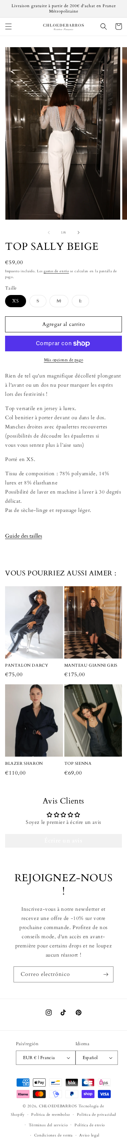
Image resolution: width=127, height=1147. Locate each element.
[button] (8, 26)
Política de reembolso (50, 1114)
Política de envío (90, 1125)
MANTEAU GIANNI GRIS (91, 665)
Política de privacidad (96, 1114)
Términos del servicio (48, 1125)
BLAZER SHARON (24, 763)
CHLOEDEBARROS (58, 1106)
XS (15, 301)
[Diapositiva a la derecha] (78, 232)
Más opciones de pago (63, 360)
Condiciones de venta (53, 1135)
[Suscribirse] (105, 974)
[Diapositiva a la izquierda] (48, 232)
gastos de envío (56, 271)
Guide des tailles (23, 536)
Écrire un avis (63, 841)
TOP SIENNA (78, 763)
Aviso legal (89, 1135)
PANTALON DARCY (26, 665)
